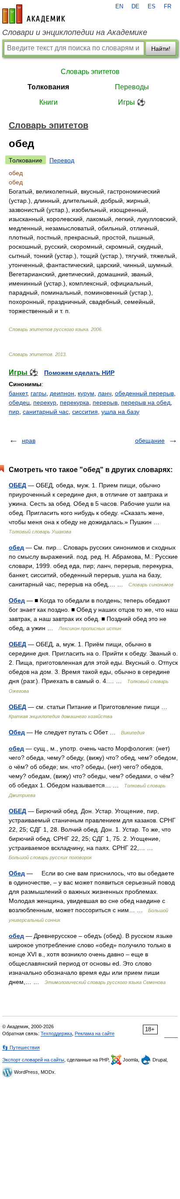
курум (86, 393)
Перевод (61, 160)
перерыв (105, 402)
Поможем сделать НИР (79, 372)
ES (152, 7)
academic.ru (33, 14)
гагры (38, 393)
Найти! (160, 48)
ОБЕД (17, 485)
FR (167, 7)
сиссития (85, 411)
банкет (18, 393)
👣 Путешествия (21, 1047)
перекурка (74, 402)
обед (16, 547)
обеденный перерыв (144, 393)
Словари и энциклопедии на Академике (74, 32)
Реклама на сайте (94, 1033)
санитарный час (46, 411)
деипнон (62, 393)
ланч (104, 393)
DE (135, 7)
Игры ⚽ (131, 102)
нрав (28, 440)
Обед (17, 600)
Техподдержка (56, 1033)
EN (119, 7)
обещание (150, 440)
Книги (48, 102)
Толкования (48, 87)
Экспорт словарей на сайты (33, 1059)
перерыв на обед (145, 402)
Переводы (132, 87)
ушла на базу (120, 411)
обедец (19, 402)
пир (14, 411)
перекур (44, 402)
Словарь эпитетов (90, 71)
